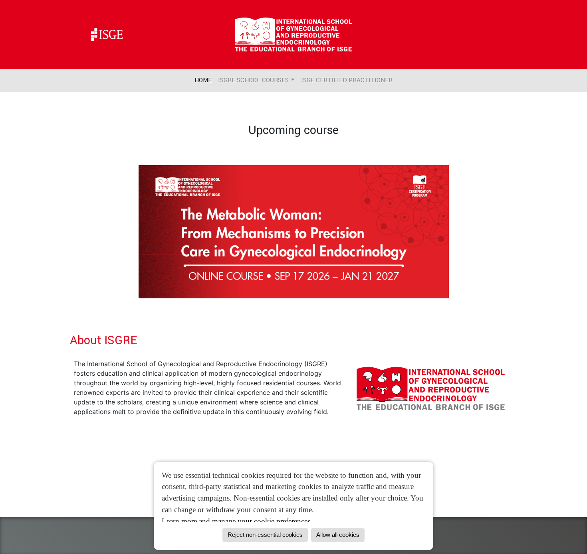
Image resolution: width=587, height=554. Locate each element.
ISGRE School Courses (253, 80)
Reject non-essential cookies (265, 534)
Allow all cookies (337, 534)
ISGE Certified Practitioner (347, 80)
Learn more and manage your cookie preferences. (237, 521)
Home (203, 80)
